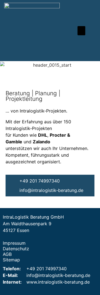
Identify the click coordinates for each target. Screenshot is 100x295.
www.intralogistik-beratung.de (58, 282)
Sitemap (11, 259)
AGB (7, 254)
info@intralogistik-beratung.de (58, 275)
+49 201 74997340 (46, 268)
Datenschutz (16, 248)
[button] (81, 30)
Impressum (14, 243)
